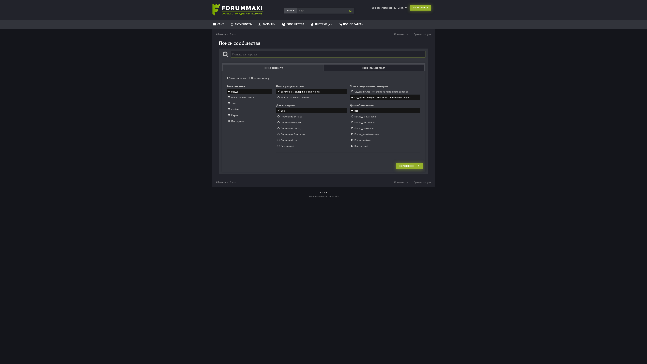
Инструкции (323, 24)
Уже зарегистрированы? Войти (388, 7)
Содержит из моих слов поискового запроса (383, 97)
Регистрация (420, 7)
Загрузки (268, 24)
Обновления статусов (243, 97)
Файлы (235, 109)
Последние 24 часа (291, 116)
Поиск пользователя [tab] (373, 67)
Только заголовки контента (296, 97)
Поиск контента (409, 165)
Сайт (220, 24)
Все (283, 110)
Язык (323, 192)
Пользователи (353, 24)
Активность (243, 24)
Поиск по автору (260, 78)
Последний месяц (291, 128)
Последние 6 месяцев (293, 134)
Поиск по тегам (237, 78)
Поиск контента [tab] (273, 67)
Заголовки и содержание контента (300, 91)
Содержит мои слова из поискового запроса (381, 91)
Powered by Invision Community (323, 196)
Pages (234, 115)
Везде (234, 91)
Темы (234, 103)
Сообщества (295, 24)
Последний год (289, 140)
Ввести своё (287, 146)
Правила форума (422, 34)
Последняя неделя (291, 122)
